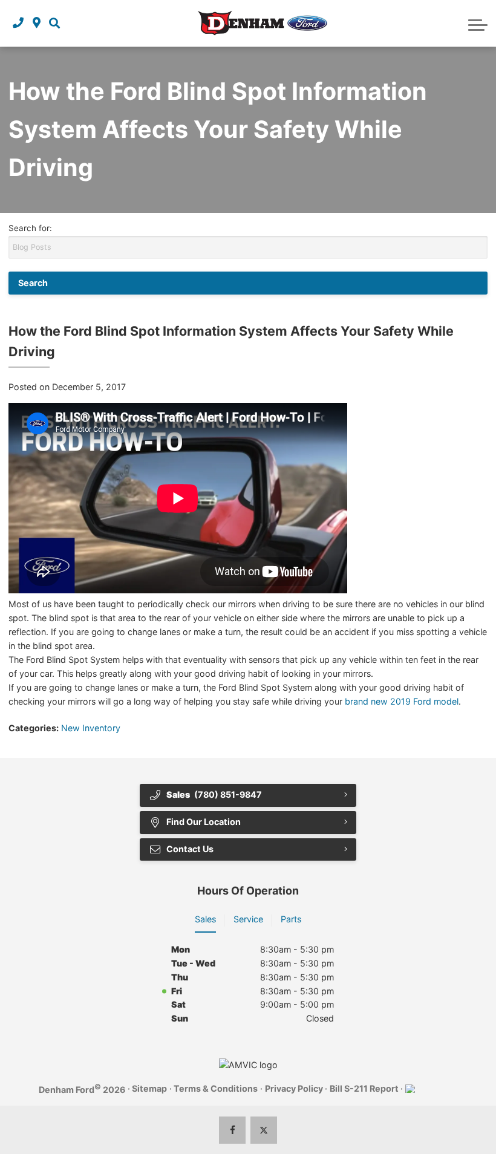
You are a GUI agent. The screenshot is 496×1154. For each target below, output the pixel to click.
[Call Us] (18, 23)
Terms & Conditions (216, 1088)
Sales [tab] (205, 919)
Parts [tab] (291, 919)
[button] (54, 23)
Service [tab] (248, 919)
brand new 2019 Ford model (401, 701)
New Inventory (90, 728)
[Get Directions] (36, 23)
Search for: (30, 228)
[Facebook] (232, 1130)
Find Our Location (203, 822)
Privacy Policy (294, 1088)
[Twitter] (264, 1130)
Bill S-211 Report (364, 1088)
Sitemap (149, 1088)
